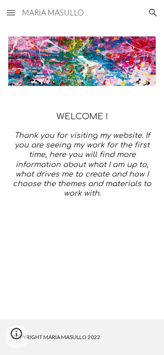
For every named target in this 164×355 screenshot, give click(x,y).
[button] (11, 12)
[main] (82, 155)
